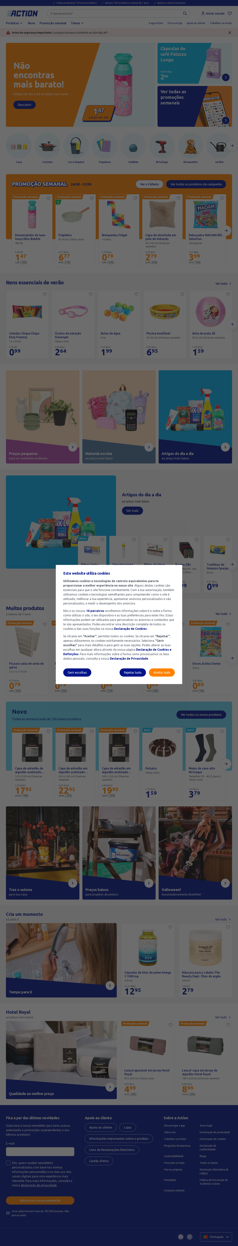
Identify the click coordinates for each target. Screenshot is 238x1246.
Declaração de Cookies (130, 628)
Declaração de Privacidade (129, 658)
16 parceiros (95, 610)
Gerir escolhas (77, 672)
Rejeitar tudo (132, 672)
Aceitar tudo (161, 672)
